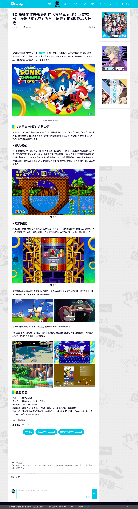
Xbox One (64, 465)
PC (30, 465)
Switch (50, 465)
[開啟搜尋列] (109, 4)
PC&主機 (18, 463)
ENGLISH (101, 4)
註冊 (117, 4)
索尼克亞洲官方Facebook (71, 432)
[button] (15, 191)
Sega (44, 465)
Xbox (57, 465)
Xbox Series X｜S (75, 465)
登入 (127, 4)
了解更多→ (87, 507)
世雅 (85, 465)
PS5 (39, 465)
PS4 (34, 465)
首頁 (49, 4)
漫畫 (84, 4)
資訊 (65, 4)
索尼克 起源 (20, 468)
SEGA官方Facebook (46, 432)
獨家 (75, 4)
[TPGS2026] (57, 4)
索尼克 (42, 53)
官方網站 (28, 432)
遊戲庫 (92, 4)
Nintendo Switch (21, 465)
